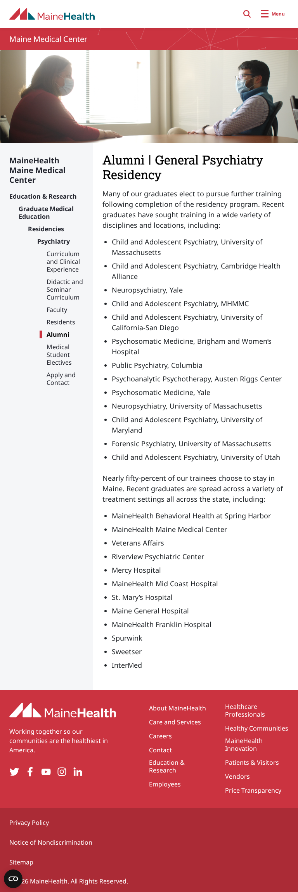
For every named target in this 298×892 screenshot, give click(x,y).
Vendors (237, 776)
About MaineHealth (177, 708)
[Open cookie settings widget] (13, 878)
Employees (165, 784)
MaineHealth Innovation (244, 744)
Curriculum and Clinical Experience (63, 261)
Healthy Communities (256, 728)
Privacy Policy (29, 822)
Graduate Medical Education (46, 212)
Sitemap (21, 862)
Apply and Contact (61, 379)
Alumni (58, 334)
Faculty (57, 309)
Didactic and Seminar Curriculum (65, 289)
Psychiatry (53, 241)
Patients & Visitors (252, 762)
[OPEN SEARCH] (247, 14)
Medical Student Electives (59, 355)
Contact (160, 750)
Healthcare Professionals (245, 710)
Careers (160, 736)
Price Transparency (253, 790)
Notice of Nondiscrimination (50, 842)
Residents (61, 322)
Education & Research (43, 196)
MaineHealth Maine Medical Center (37, 170)
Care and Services (175, 722)
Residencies (46, 229)
